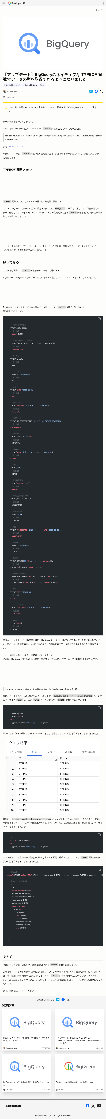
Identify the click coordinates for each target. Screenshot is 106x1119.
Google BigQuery (31, 85)
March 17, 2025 (16, 146)
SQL (42, 85)
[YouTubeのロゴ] (99, 1105)
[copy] (99, 318)
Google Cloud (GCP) (13, 85)
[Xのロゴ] (93, 1106)
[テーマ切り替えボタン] (103, 3)
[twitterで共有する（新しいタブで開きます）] (101, 91)
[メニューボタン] (3, 3)
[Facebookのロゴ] (87, 1105)
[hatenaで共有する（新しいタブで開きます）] (91, 91)
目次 (98, 10)
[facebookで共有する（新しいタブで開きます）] (96, 91)
